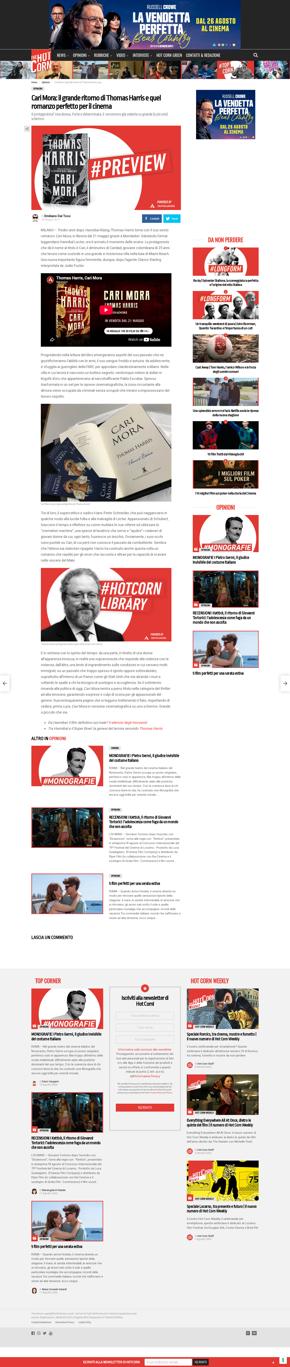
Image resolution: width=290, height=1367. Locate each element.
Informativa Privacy (147, 1076)
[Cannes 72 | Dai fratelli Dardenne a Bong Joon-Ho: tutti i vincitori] (4, 683)
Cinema (115, 748)
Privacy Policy (156, 1093)
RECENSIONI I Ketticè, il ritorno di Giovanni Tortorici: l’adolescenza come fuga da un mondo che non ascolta (143, 822)
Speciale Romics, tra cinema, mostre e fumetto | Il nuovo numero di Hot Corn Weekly (221, 1036)
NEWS (61, 55)
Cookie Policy (84, 1322)
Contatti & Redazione (203, 55)
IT (248, 1333)
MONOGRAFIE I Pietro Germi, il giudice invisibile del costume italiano (221, 560)
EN (254, 1333)
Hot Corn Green (169, 55)
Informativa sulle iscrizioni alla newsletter (145, 1049)
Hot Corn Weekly (204, 1026)
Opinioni (80, 55)
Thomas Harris (150, 728)
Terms (169, 1093)
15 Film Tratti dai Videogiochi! (226, 454)
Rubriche (101, 55)
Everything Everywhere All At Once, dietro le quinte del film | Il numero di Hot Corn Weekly (220, 1122)
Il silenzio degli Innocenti (128, 722)
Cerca (256, 55)
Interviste (141, 55)
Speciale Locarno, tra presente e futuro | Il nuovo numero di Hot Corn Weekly (222, 1209)
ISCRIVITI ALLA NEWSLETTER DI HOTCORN (111, 1362)
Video (120, 55)
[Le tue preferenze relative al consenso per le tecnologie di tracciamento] (283, 1360)
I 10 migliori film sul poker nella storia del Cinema (225, 493)
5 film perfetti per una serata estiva (134, 883)
